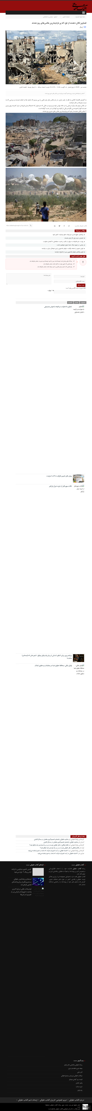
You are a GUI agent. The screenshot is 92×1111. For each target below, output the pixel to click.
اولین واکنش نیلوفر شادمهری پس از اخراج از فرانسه (69, 252)
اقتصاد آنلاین (23, 87)
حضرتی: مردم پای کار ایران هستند (74, 238)
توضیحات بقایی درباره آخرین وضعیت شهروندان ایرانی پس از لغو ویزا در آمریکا (21, 892)
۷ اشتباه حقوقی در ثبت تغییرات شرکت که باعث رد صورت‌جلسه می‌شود (48, 850)
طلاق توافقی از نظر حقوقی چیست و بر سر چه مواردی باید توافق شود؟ (48, 845)
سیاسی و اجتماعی (48, 17)
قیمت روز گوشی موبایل (75, 1079)
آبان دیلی (79, 1072)
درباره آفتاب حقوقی (76, 1100)
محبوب (83, 302)
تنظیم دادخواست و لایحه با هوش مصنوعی (58, 306)
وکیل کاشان (79, 1083)
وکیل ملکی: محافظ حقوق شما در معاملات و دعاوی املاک (53, 665)
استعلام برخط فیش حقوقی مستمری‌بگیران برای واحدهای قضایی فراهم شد (21, 882)
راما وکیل (79, 1090)
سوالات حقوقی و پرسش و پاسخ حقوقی (71, 1076)
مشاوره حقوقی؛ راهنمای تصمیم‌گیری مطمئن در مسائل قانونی (51, 839)
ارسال (81, 27)
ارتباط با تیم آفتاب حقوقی (27, 1100)
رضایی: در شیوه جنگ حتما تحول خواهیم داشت (70, 245)
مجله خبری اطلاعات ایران (75, 1068)
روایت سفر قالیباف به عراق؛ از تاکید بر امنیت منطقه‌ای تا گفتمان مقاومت (63, 241)
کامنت (70, 302)
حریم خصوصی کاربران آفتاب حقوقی (53, 1100)
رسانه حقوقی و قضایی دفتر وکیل (73, 1065)
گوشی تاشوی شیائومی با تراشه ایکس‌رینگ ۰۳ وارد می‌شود (21, 871)
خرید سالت (79, 1087)
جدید (76, 302)
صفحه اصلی (66, 17)
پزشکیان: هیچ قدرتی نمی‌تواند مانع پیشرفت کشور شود (68, 235)
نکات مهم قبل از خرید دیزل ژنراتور (60, 486)
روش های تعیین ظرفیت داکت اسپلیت (59, 476)
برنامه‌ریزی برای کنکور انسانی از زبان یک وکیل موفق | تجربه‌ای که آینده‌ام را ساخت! (47, 657)
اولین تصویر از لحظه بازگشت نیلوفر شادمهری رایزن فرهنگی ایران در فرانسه (63, 248)
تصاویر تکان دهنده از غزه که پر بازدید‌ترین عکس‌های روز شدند (59, 23)
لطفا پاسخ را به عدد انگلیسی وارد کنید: (76, 288)
